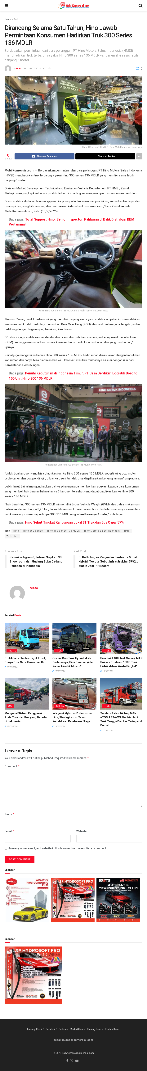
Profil (12, 651)
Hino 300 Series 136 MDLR (63, 530)
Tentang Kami (34, 1029)
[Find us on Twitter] (71, 1061)
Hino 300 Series (33, 530)
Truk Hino (12, 536)
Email (9, 831)
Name (10, 814)
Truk (16, 19)
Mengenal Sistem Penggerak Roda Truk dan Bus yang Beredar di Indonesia (26, 717)
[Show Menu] (6, 5)
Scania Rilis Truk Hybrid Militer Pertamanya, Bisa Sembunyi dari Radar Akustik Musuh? (73, 662)
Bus (10, 706)
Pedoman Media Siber (71, 1029)
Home (8, 19)
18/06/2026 (11, 726)
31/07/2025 (34, 68)
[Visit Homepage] (73, 6)
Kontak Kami (112, 1029)
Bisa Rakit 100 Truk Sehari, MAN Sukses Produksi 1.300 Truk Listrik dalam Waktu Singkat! (121, 662)
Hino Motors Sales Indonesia (102, 530)
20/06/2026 (11, 667)
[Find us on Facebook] (67, 1061)
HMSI (127, 530)
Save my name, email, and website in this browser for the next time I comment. (57, 848)
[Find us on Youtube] (76, 1061)
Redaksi (50, 1029)
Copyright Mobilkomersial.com (78, 1053)
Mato (19, 68)
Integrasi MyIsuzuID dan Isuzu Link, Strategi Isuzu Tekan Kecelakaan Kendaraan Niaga (71, 717)
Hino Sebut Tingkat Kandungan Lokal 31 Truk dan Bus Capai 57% (74, 522)
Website (81, 831)
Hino (16, 530)
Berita (60, 706)
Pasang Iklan (94, 1029)
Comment (12, 766)
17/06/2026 (107, 730)
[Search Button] (140, 5)
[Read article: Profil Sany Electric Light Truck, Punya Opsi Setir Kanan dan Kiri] (27, 638)
